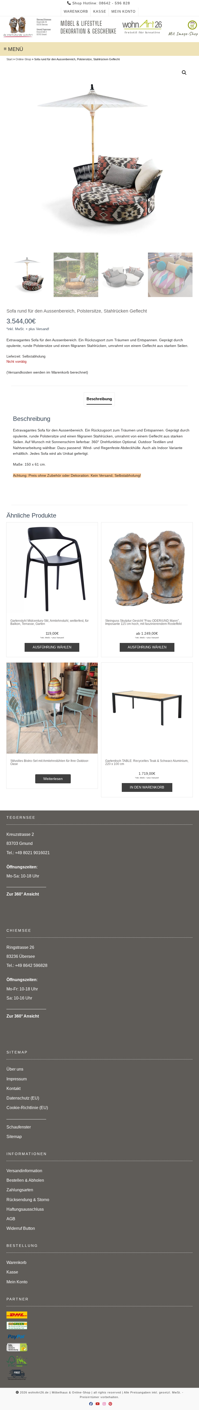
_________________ (26, 1117)
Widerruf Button (20, 1228)
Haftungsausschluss (25, 1209)
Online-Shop (23, 59)
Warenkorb (76, 11)
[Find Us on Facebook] (91, 1404)
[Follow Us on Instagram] (104, 1404)
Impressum (16, 1079)
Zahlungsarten (19, 1190)
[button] (184, 72)
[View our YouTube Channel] (98, 1404)
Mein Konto (123, 11)
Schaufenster (18, 1127)
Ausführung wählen (52, 647)
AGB (10, 1219)
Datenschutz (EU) (22, 1098)
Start (9, 59)
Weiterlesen (53, 779)
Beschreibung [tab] (99, 399)
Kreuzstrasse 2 (20, 834)
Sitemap (14, 1136)
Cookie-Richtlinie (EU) (27, 1107)
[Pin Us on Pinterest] (110, 1404)
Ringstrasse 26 (20, 947)
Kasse (99, 11)
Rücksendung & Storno (27, 1199)
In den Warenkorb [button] (147, 787)
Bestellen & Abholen (25, 1180)
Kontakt (13, 1088)
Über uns (14, 1069)
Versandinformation (24, 1171)
